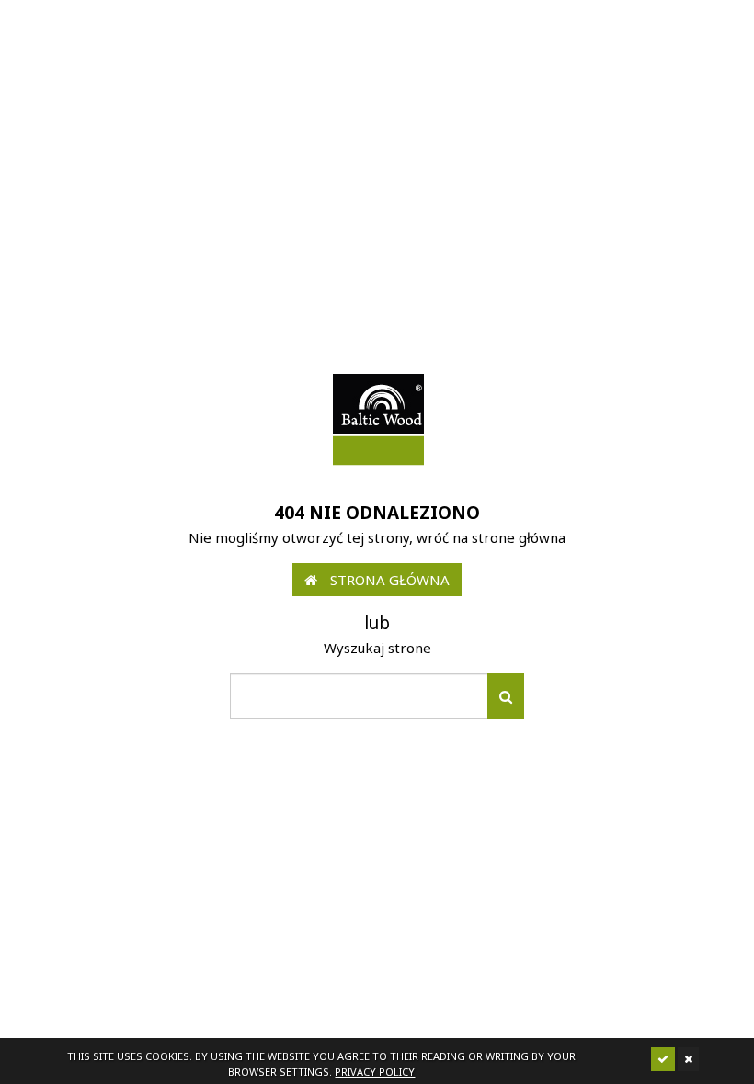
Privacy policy (375, 1071)
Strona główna (388, 579)
